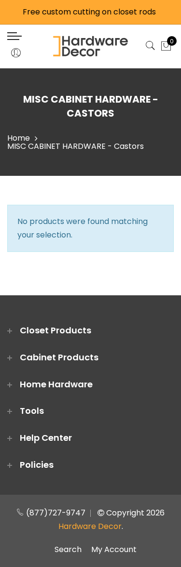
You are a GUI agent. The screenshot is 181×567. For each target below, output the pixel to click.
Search (68, 549)
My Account (114, 549)
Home (18, 138)
